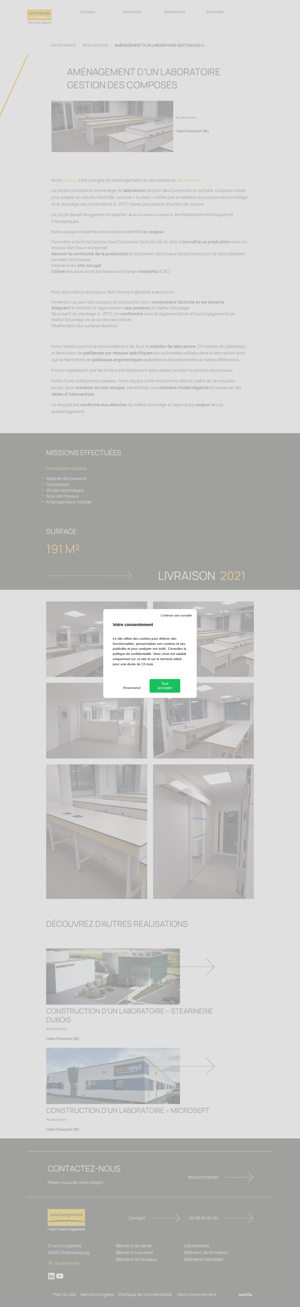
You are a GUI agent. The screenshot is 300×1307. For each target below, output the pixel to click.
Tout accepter (165, 686)
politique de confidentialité (132, 654)
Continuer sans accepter (176, 615)
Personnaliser (132, 688)
